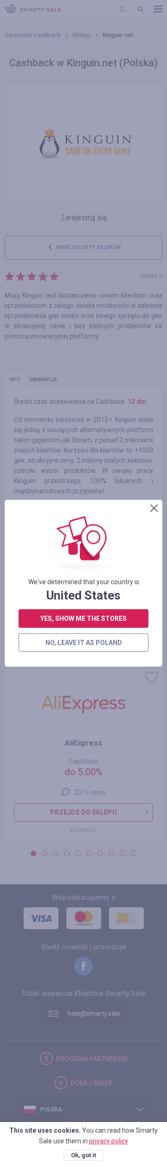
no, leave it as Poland (83, 642)
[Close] (154, 508)
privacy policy (108, 1141)
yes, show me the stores (83, 618)
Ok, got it (83, 1155)
